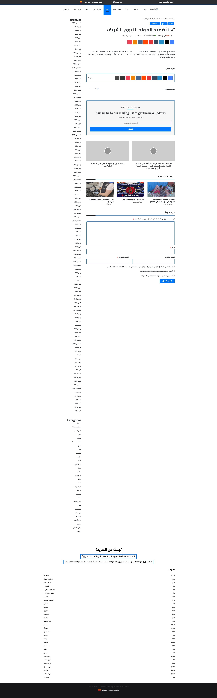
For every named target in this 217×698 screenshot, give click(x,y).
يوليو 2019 (78, 314)
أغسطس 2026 (76, 23)
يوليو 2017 (78, 347)
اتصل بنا (87, 2)
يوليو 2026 (78, 27)
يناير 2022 (78, 206)
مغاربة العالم (117, 9)
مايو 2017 (78, 355)
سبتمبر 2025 (77, 64)
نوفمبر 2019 (77, 299)
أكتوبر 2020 (77, 258)
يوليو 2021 (78, 224)
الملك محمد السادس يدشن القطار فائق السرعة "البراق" (108, 556)
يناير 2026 (78, 49)
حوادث (127, 9)
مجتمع (136, 9)
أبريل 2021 (78, 235)
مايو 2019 (78, 321)
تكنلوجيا (78, 453)
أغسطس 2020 (76, 265)
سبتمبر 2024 (77, 94)
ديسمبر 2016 (77, 374)
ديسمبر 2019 (77, 295)
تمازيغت (78, 457)
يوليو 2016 (78, 392)
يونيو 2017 (78, 351)
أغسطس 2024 (76, 97)
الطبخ (79, 446)
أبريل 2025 (78, 83)
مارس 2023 (77, 153)
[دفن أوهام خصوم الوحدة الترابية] (130, 189)
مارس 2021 (78, 239)
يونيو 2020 (77, 273)
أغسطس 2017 (77, 344)
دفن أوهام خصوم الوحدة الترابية (132, 199)
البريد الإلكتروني (123, 257)
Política (79, 423)
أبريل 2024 (78, 112)
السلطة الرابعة (76, 442)
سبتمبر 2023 (77, 131)
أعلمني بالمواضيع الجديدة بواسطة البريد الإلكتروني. (156, 276)
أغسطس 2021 (77, 221)
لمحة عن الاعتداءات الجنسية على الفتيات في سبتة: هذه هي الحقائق (162, 200)
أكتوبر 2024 (77, 90)
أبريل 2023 (78, 150)
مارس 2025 (77, 86)
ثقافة (79, 460)
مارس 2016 (78, 407)
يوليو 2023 (78, 138)
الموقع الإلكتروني (169, 257)
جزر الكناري (66, 9)
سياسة (145, 9)
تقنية (79, 449)
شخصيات (78, 494)
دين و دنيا (78, 475)
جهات (107, 9)
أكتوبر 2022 (77, 172)
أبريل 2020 (78, 280)
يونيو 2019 (78, 318)
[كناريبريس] (154, 9)
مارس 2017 (78, 362)
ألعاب (79, 434)
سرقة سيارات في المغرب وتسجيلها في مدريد (101, 200)
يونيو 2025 (77, 75)
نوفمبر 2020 (77, 254)
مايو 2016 (78, 400)
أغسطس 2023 (76, 135)
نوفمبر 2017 (77, 332)
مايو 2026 (78, 34)
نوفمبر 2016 (77, 377)
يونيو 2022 (77, 187)
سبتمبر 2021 (77, 217)
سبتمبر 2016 (77, 385)
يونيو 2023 (77, 142)
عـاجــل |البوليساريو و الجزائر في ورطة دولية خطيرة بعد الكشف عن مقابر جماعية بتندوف (108, 562)
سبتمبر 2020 (77, 262)
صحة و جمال (77, 501)
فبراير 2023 (77, 157)
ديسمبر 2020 (77, 250)
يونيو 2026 (77, 30)
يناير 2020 (78, 291)
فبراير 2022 (77, 202)
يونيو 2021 (78, 228)
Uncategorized (76, 427)
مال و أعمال (97, 9)
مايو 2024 (78, 109)
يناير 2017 (78, 370)
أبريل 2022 (78, 194)
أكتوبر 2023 (77, 127)
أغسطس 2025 (76, 68)
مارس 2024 (77, 116)
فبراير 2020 (77, 288)
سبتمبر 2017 (77, 340)
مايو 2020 (78, 277)
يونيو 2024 (77, 105)
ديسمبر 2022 (77, 165)
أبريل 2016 (78, 403)
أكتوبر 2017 (78, 336)
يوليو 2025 (78, 71)
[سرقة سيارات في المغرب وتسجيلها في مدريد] (100, 189)
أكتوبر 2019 (77, 303)
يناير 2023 (78, 161)
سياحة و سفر (77, 487)
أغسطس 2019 (77, 310)
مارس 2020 (77, 284)
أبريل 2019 (78, 325)
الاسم (172, 247)
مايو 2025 (78, 79)
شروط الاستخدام (97, 2)
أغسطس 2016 (77, 388)
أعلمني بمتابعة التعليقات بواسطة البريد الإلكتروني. (156, 271)
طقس (79, 505)
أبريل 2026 (78, 38)
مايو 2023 (78, 146)
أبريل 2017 (78, 359)
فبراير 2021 (78, 243)
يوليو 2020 (78, 269)
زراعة (79, 483)
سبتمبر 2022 (77, 176)
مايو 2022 (78, 191)
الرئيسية (172, 19)
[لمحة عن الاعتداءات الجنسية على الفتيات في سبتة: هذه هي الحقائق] (161, 189)
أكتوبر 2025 (77, 60)
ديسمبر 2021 (77, 209)
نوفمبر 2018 (77, 329)
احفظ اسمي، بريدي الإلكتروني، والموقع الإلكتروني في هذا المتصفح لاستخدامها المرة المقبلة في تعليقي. (140, 267)
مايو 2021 (78, 232)
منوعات (79, 531)
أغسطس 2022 (76, 180)
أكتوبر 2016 (77, 381)
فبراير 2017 (78, 366)
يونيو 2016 (78, 396)
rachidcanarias (139, 36)
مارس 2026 (77, 41)
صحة (79, 498)
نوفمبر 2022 (77, 168)
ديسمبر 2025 (77, 53)
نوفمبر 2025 (77, 56)
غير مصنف (78, 509)
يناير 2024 (78, 124)
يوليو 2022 (78, 183)
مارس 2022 (77, 198)
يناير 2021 (78, 247)
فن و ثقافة (77, 9)
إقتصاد (87, 9)
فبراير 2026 (77, 45)
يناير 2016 (78, 411)
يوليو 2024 (78, 101)
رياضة (79, 479)
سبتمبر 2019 (77, 306)
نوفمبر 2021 (77, 213)
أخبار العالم (77, 431)
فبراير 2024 (77, 120)
